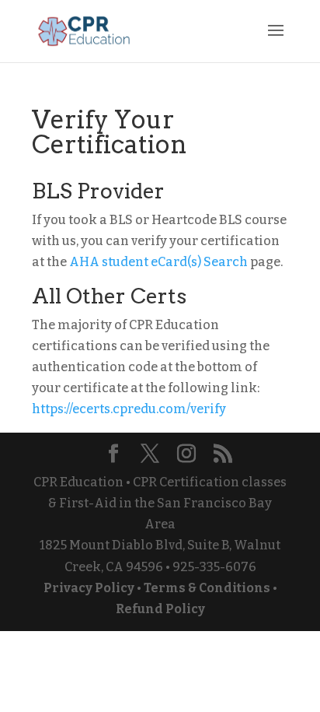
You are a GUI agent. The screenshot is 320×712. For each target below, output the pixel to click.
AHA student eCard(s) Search (158, 261)
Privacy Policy (88, 587)
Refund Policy (160, 609)
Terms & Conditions (207, 587)
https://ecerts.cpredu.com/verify (129, 409)
